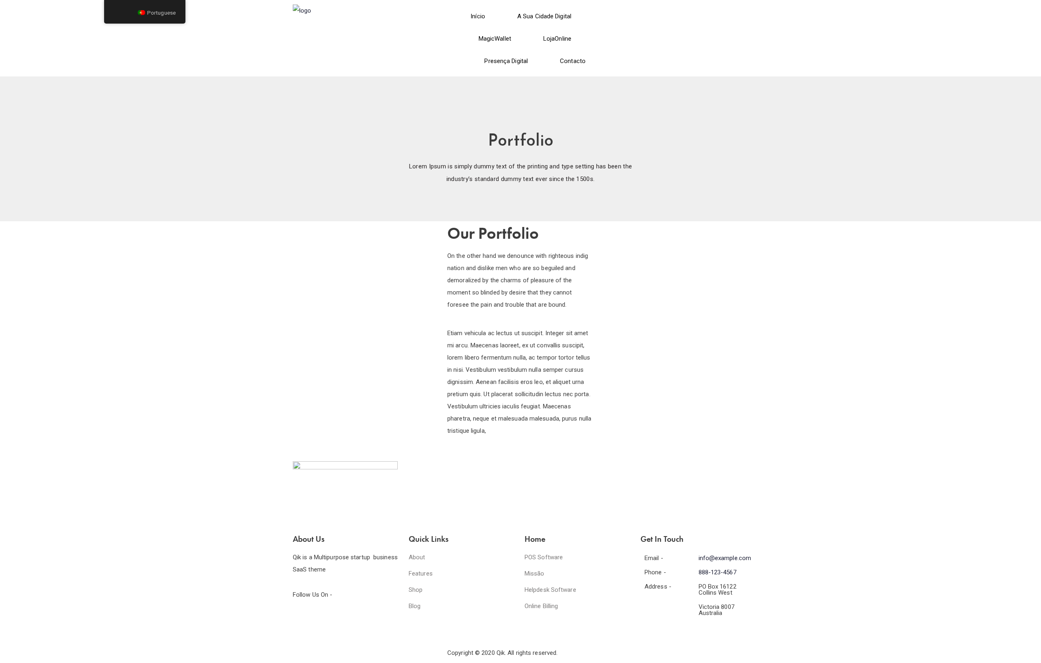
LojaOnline (557, 38)
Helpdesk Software (550, 589)
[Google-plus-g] (347, 616)
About (417, 557)
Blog (414, 606)
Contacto (573, 61)
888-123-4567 (717, 572)
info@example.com (725, 558)
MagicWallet (495, 38)
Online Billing (541, 606)
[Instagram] (369, 616)
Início (477, 16)
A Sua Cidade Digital (544, 16)
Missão (534, 573)
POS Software (544, 557)
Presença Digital (506, 61)
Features (421, 573)
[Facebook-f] (303, 616)
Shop (415, 589)
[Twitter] (325, 616)
